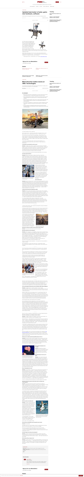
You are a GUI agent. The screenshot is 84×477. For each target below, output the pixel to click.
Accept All (81, 475)
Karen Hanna (24, 88)
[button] (22, 2)
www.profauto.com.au (43, 56)
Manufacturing (52, 6)
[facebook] (32, 20)
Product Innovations (46, 6)
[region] (42, 475)
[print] (47, 20)
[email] (37, 20)
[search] (23, 2)
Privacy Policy (21, 475)
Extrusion (37, 6)
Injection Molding (32, 6)
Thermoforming (24, 79)
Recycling (41, 6)
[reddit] (36, 20)
